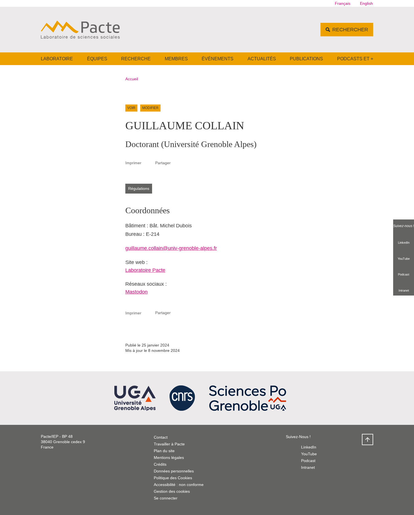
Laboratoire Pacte (145, 270)
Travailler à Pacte (169, 444)
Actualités (262, 58)
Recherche (136, 58)
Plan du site (164, 451)
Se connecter (165, 498)
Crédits (160, 464)
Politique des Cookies (173, 478)
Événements (217, 58)
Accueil (131, 79)
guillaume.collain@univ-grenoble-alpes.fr (171, 248)
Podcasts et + (355, 58)
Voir (131, 108)
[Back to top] (367, 439)
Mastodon (136, 292)
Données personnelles (174, 471)
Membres (176, 58)
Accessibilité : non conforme (179, 484)
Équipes (97, 58)
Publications (306, 58)
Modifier (150, 108)
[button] (177, 162)
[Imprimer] (148, 163)
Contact (161, 437)
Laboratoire (57, 58)
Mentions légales (169, 457)
